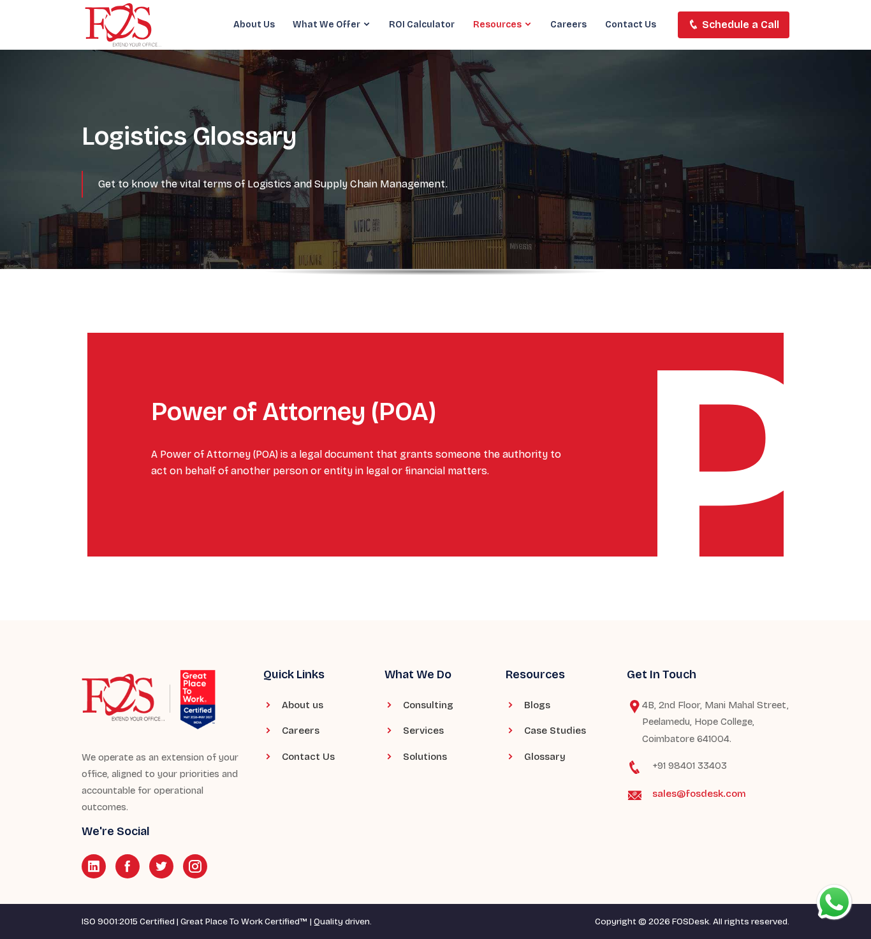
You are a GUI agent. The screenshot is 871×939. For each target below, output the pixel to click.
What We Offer (327, 24)
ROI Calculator (422, 24)
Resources (498, 24)
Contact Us (630, 24)
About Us (254, 24)
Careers (568, 24)
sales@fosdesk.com (699, 793)
